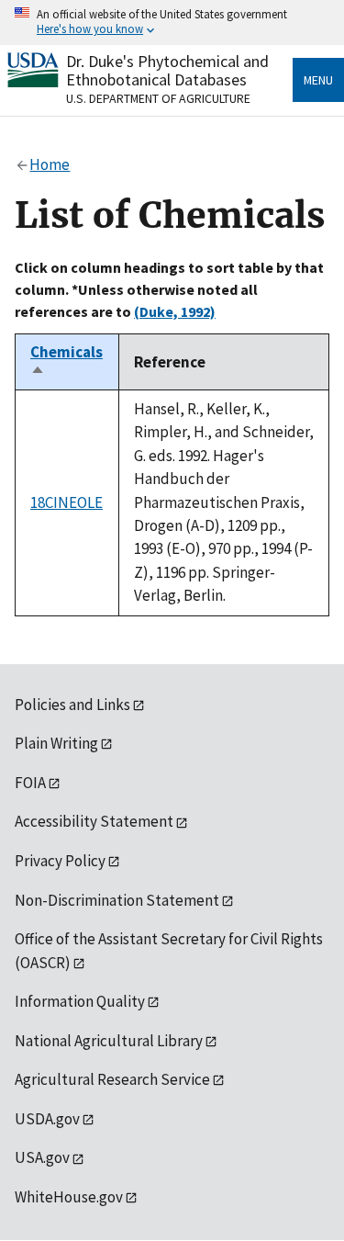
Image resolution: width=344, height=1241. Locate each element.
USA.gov (42, 1157)
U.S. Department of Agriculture (158, 98)
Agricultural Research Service (112, 1079)
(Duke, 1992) (175, 311)
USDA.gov (47, 1119)
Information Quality (80, 1001)
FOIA (30, 783)
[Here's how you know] (172, 22)
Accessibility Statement (94, 821)
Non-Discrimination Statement (117, 900)
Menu (318, 80)
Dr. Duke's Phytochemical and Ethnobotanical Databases (167, 70)
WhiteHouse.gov (69, 1197)
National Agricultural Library (109, 1041)
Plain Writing (56, 743)
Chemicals (66, 362)
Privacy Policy (60, 861)
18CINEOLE (66, 502)
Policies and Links (72, 704)
